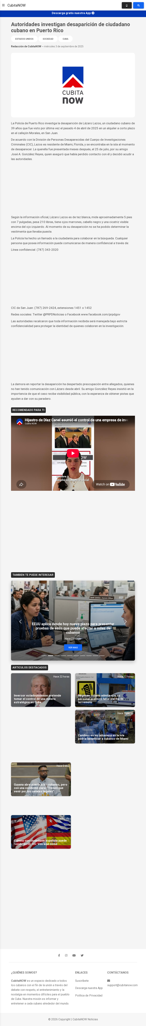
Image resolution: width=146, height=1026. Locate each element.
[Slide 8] (89, 656)
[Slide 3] (57, 656)
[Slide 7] (82, 656)
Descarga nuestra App (89, 988)
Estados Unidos (24, 39)
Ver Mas (73, 647)
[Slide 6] (76, 656)
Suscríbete (82, 980)
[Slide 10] (102, 656)
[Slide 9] (95, 656)
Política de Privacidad (88, 995)
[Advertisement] (73, 188)
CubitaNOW (16, 5)
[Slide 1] (44, 656)
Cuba (65, 39)
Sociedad (48, 39)
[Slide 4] (63, 656)
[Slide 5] (69, 656)
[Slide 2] (50, 656)
